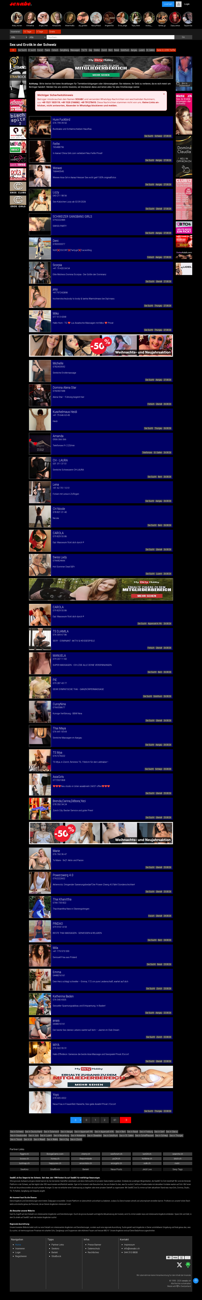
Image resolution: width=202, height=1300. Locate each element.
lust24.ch (147, 1154)
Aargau (134, 50)
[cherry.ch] (18, 105)
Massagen (75, 50)
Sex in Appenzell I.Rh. (83, 1131)
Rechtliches (93, 1252)
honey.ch (55, 1158)
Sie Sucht (22, 50)
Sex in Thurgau (176, 1135)
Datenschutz (94, 1248)
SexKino (24, 1169)
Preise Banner (94, 1244)
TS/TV (84, 50)
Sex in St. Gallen (126, 1135)
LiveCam (168, 4)
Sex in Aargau (67, 1131)
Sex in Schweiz (16, 1131)
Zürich (104, 50)
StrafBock (55, 1169)
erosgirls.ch (116, 1163)
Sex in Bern (121, 1131)
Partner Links (58, 1244)
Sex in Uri (28, 1139)
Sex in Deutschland (33, 1131)
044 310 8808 (131, 1252)
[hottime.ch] (184, 241)
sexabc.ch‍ (186, 1281)
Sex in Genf (159, 1131)
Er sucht (32, 50)
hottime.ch (147, 1158)
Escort (40, 50)
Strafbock (56, 1256)
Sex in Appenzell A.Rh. (104, 1131)
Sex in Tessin (16, 1139)
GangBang (64, 50)
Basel (116, 50)
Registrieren (21, 1256)
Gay (90, 50)
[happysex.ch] (18, 160)
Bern (111, 50)
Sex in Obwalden (94, 1135)
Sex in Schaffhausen (144, 1135)
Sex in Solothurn (110, 1135)
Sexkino (55, 1248)
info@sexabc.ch (132, 1248)
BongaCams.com (55, 1154)
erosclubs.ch (86, 1163)
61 (115, 1119)
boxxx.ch (24, 1158)
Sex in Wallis (52, 1139)
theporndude (86, 1158)
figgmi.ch (24, 1154)
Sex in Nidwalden (78, 1135)
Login (17, 1252)
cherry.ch (85, 1154)
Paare (47, 50)
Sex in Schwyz (161, 1135)
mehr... (178, 1163)
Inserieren (20, 1248)
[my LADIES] (184, 269)
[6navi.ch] (18, 133)
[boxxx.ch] (18, 119)
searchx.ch (177, 1154)
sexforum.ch (116, 1154)
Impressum (129, 1244)
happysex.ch (55, 1163)
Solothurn (125, 50)
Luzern (142, 50)
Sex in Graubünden (18, 1135)
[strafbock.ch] (18, 77)
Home (18, 1244)
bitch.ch (177, 1158)
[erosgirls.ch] (18, 202)
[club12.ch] (184, 199)
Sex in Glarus (172, 1131)
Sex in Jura (33, 1135)
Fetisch (55, 50)
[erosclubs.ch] (18, 188)
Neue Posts (116, 1169)
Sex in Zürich (76, 1139)
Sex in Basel (132, 1131)
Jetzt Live (147, 1169)
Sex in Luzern (46, 1135)
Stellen (97, 50)
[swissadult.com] (184, 255)
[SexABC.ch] (21, 4)
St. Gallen (150, 50)
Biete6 (86, 1169)
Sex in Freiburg (146, 1131)
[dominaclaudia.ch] (184, 156)
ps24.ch (116, 1158)
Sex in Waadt (39, 1139)
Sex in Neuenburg (61, 1135)
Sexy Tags (178, 1169)
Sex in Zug (64, 1139)
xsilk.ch (147, 1163)
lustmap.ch (24, 1163)
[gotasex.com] (18, 174)
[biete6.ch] (184, 114)
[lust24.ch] (18, 146)
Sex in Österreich (51, 1131)
